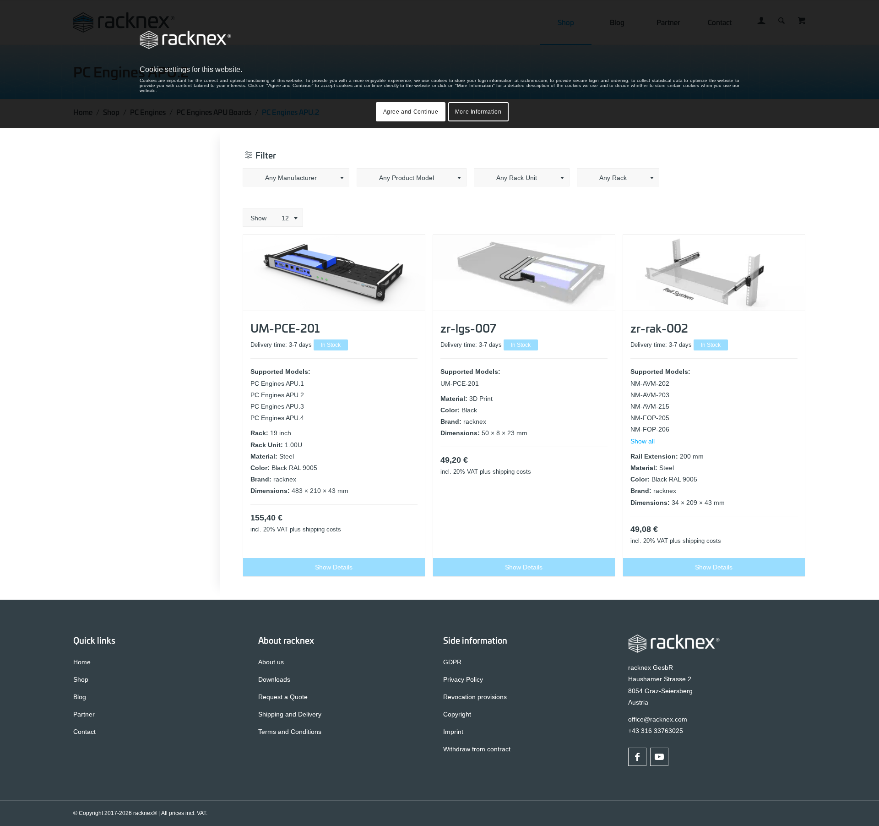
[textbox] (296, 178)
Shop (80, 679)
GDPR (452, 662)
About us (271, 662)
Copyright (457, 714)
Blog (79, 696)
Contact (84, 731)
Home (82, 662)
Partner (84, 714)
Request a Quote (283, 696)
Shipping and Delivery (289, 714)
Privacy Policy (463, 679)
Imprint (453, 731)
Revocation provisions (475, 696)
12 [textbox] (285, 218)
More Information (478, 112)
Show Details (334, 567)
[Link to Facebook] (637, 757)
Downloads (274, 679)
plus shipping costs (315, 529)
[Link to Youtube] (659, 757)
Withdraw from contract (476, 749)
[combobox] (296, 177)
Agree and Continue (411, 112)
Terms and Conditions (289, 731)
